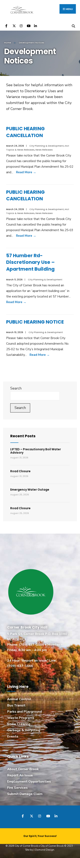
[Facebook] (6, 25)
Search (16, 388)
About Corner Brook (23, 769)
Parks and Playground (24, 711)
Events (12, 736)
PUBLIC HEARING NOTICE (35, 321)
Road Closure (20, 471)
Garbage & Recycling (23, 730)
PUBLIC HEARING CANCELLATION (25, 132)
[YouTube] (28, 25)
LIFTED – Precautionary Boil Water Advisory (35, 451)
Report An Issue (20, 775)
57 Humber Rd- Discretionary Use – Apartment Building (30, 262)
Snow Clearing (18, 724)
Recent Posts (22, 436)
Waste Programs (20, 718)
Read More (26, 172)
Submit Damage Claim (24, 794)
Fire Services (17, 787)
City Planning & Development (46, 145)
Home (7, 42)
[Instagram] (21, 25)
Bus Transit (16, 705)
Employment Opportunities (29, 781)
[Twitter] (13, 25)
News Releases (44, 149)
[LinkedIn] (35, 25)
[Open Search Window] (73, 25)
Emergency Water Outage (29, 490)
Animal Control (19, 699)
